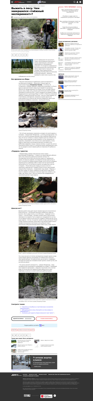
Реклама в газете (43, 374)
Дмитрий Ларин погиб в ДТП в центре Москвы (71, 91)
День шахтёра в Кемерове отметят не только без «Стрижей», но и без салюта (70, 22)
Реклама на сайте (33, 374)
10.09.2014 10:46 (14, 5)
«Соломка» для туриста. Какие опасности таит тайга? (37, 313)
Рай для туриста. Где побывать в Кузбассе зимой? (25, 345)
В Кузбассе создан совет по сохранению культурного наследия (70, 16)
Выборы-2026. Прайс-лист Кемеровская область (59, 374)
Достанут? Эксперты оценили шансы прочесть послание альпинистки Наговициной (73, 59)
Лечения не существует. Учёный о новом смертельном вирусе (72, 53)
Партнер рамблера (35, 395)
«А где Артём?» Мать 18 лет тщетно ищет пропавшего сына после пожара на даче (72, 63)
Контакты (25, 374)
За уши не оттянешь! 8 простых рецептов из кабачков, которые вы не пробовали (73, 44)
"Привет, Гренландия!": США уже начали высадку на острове (71, 77)
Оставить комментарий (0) (47, 318)
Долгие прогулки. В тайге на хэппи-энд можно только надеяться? (24, 341)
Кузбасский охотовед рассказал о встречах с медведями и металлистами (25, 350)
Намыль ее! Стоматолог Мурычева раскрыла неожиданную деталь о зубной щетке (72, 68)
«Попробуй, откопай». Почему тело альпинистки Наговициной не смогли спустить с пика (73, 49)
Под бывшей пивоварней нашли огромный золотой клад (71, 96)
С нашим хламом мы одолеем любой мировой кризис (47, 345)
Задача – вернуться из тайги (47, 340)
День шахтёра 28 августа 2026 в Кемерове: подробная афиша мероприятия (70, 11)
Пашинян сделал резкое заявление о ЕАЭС (72, 86)
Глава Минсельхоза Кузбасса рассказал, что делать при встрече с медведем (70, 28)
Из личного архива (24, 51)
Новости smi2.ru (16, 370)
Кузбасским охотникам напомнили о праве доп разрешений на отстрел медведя (70, 34)
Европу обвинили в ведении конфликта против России (70, 81)
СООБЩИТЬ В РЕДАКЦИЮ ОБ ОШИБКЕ (31, 375)
